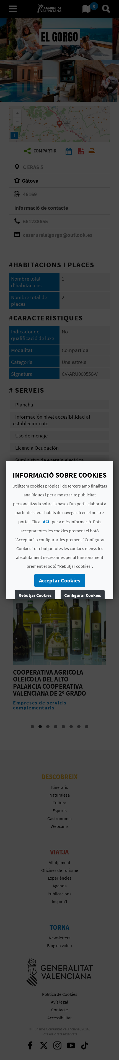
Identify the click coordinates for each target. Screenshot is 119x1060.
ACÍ (46, 521)
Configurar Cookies (82, 595)
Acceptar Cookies (59, 580)
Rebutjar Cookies (34, 595)
